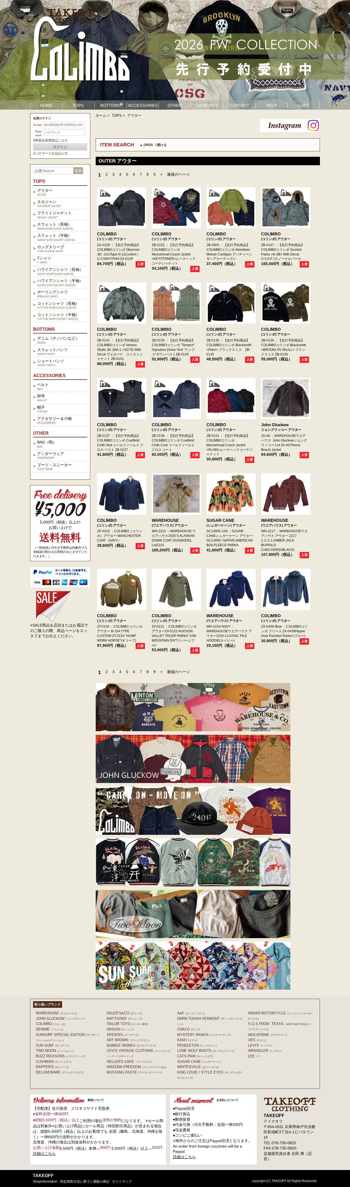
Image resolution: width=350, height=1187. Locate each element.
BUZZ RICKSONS (60, 1056)
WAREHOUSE (165, 520)
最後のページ (178, 174)
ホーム (101, 115)
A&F (191, 1013)
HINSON (120, 1029)
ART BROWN (128, 1040)
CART (303, 105)
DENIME (49, 1029)
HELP (271, 105)
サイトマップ (122, 1181)
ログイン (60, 147)
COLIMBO (107, 234)
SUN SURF (52, 1045)
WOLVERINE (267, 1035)
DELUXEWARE (59, 1072)
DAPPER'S (52, 1067)
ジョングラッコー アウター (281, 430)
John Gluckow (275, 424)
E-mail (37, 124)
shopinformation (45, 1181)
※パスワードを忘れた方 (50, 153)
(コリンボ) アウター (111, 239)
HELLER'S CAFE (130, 1062)
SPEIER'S (122, 1035)
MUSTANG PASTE (134, 1072)
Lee (254, 1056)
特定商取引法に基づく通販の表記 (84, 1181)
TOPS (78, 105)
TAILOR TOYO (127, 1024)
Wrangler (265, 1051)
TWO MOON (55, 1051)
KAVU (187, 1040)
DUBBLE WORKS (131, 1045)
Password (38, 133)
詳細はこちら (44, 1153)
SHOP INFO (207, 105)
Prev (7, 54)
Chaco (188, 1029)
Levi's (260, 1045)
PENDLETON (197, 1045)
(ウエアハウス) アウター (170, 525)
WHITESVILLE (198, 1067)
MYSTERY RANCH (204, 1035)
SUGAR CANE (220, 520)
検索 (78, 171)
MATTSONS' (124, 1019)
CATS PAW (195, 1056)
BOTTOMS (110, 105)
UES (257, 1040)
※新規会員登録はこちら (50, 140)
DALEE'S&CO (124, 1013)
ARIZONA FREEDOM (136, 1067)
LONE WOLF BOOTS (205, 1051)
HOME (46, 105)
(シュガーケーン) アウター (226, 525)
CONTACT (239, 105)
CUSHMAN (53, 1062)
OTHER (175, 105)
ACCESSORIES (143, 105)
